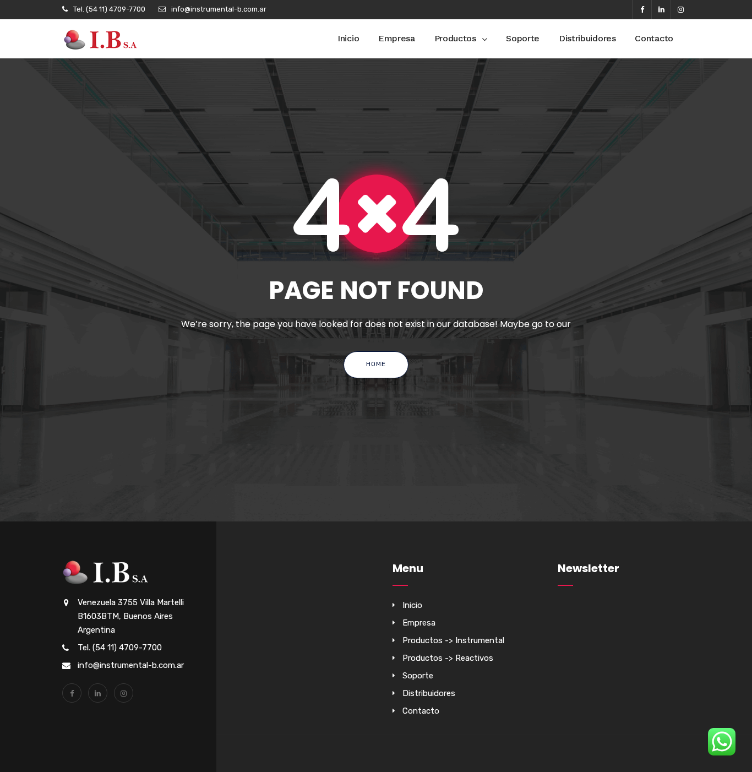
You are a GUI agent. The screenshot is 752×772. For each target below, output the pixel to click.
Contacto (654, 38)
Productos (455, 38)
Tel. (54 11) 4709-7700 (109, 9)
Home (376, 364)
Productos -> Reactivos (447, 658)
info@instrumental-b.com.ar (218, 9)
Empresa (396, 38)
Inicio (348, 38)
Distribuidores (587, 38)
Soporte (523, 38)
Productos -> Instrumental (453, 640)
